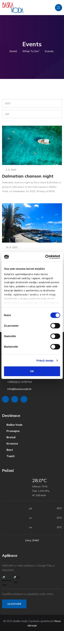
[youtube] (23, 399)
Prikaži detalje (45, 360)
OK (32, 371)
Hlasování (14, 602)
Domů (14, 51)
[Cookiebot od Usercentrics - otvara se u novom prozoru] (45, 257)
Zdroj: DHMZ (32, 539)
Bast (8, 449)
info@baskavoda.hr (19, 389)
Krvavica (11, 443)
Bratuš (10, 437)
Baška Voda (13, 424)
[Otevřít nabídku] (58, 7)
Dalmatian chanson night (27, 176)
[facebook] (5, 399)
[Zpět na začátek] (53, 627)
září (7, 114)
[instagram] (14, 399)
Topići (9, 455)
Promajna (11, 430)
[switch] (55, 325)
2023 (7, 103)
